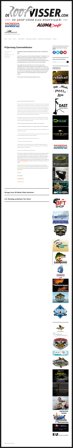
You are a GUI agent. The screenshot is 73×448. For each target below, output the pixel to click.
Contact (54, 38)
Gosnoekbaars (6, 57)
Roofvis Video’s (21, 38)
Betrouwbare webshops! (31, 38)
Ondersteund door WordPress (9, 443)
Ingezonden (6, 54)
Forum (10, 38)
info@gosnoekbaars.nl (21, 166)
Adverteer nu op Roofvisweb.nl (44, 38)
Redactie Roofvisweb (8, 51)
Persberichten (11, 54)
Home (5, 38)
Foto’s (14, 38)
